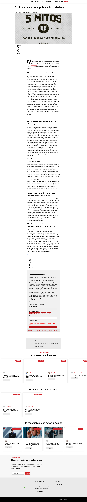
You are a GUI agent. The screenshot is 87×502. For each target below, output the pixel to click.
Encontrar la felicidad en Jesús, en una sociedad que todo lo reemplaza (32, 410)
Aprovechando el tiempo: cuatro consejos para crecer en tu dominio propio (53, 444)
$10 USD (32, 313)
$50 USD (43, 313)
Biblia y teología (38, 394)
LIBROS (56, 1)
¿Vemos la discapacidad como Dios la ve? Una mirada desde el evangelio (11, 376)
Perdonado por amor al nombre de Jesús (74, 444)
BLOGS (42, 1)
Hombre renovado (57, 428)
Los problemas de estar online (78, 375)
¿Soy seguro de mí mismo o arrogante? (12, 444)
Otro (49, 313)
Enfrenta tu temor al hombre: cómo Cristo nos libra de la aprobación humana (32, 444)
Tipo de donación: (33, 306)
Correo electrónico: (33, 315)
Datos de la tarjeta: (33, 320)
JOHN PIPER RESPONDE (49, 1)
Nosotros (65, 499)
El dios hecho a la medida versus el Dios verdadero (56, 376)
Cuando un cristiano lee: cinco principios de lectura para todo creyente (10, 410)
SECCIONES (37, 1)
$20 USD (38, 313)
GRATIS (66, 1)
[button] (80, 1)
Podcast (80, 428)
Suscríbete (28, 473)
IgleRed (60, 499)
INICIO (32, 1)
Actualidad (18, 360)
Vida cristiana (16, 394)
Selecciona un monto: (34, 311)
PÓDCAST (61, 1)
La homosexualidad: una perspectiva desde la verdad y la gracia (34, 376)
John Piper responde (16, 428)
